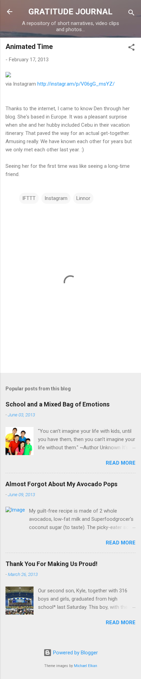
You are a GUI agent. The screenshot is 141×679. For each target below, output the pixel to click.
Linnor (83, 198)
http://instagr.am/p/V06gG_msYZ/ (76, 84)
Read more (121, 463)
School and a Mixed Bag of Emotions (57, 404)
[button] (131, 48)
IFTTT (29, 198)
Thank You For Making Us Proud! (51, 563)
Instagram (55, 198)
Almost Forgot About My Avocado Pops (61, 484)
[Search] (131, 13)
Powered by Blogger (75, 653)
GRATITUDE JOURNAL (70, 11)
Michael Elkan (85, 666)
